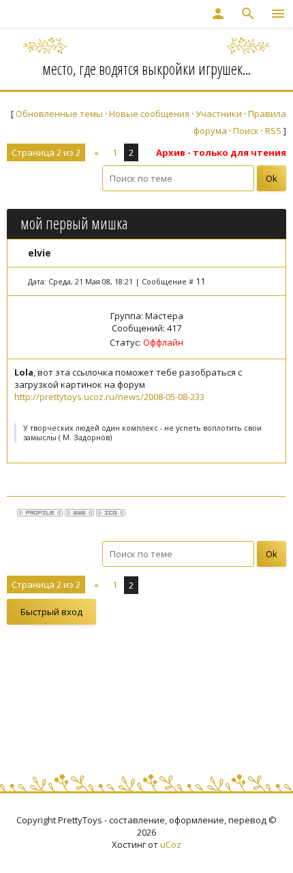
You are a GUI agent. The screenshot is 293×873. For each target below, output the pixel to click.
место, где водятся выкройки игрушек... (146, 69)
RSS (273, 131)
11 (200, 281)
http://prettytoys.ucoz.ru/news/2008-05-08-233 (109, 397)
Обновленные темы (59, 114)
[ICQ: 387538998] (110, 512)
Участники (219, 114)
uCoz (170, 844)
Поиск (246, 131)
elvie (39, 252)
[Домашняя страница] (79, 512)
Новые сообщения (149, 114)
